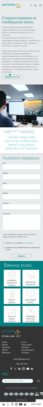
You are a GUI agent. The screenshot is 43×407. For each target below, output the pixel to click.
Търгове (4, 350)
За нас (24, 342)
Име (4, 163)
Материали (6, 352)
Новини (4, 342)
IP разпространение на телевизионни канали (27, 131)
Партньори (6, 347)
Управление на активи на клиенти (30, 318)
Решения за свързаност (30, 283)
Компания (6, 203)
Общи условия (36, 404)
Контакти (25, 352)
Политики (25, 347)
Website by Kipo (21, 400)
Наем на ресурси (11, 301)
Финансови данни (28, 350)
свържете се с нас (12, 77)
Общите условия (28, 243)
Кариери (5, 345)
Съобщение (7, 214)
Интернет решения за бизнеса (12, 131)
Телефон (5, 193)
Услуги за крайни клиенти (12, 318)
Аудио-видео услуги (30, 301)
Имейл (5, 183)
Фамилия (6, 173)
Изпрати (21, 256)
